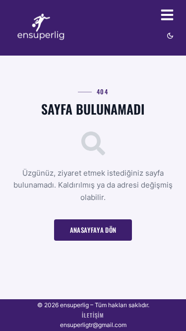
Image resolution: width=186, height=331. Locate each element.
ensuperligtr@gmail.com (93, 325)
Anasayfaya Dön (93, 230)
